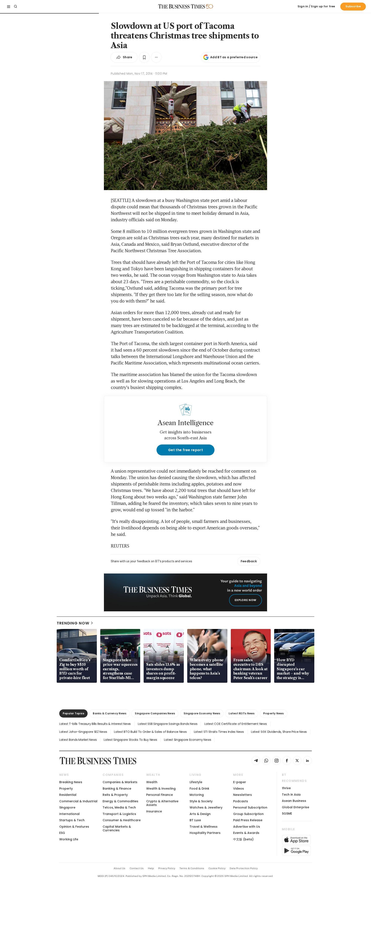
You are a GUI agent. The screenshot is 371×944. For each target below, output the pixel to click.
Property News (273, 713)
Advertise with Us (246, 826)
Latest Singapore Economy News (187, 740)
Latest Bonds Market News (78, 740)
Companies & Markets (120, 782)
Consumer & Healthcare (122, 820)
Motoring (197, 795)
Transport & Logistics (119, 814)
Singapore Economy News (202, 713)
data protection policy (244, 868)
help (151, 868)
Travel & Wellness (203, 826)
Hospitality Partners (205, 833)
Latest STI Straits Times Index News (219, 732)
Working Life (68, 839)
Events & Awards (246, 833)
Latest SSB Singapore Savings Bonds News (167, 724)
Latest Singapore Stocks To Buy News (130, 740)
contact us (137, 868)
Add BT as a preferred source (234, 57)
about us (119, 868)
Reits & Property (115, 795)
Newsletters (242, 795)
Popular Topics (73, 713)
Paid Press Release (247, 820)
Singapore (67, 807)
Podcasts (240, 801)
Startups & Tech (72, 820)
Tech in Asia (291, 794)
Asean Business (294, 801)
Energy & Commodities (120, 801)
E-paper (239, 782)
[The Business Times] (181, 6)
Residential (67, 795)
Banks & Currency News (109, 713)
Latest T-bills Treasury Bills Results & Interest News (95, 724)
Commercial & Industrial (78, 801)
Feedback (249, 561)
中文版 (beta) (243, 839)
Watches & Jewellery (206, 807)
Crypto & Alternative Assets (162, 803)
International (69, 814)
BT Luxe (195, 820)
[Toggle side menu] (8, 6)
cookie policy (216, 868)
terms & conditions (191, 868)
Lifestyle (196, 782)
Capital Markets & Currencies (117, 828)
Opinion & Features (74, 826)
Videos (238, 788)
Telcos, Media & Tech (119, 807)
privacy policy (166, 868)
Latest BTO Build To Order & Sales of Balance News (150, 732)
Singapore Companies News (155, 713)
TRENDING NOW (73, 623)
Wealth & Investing (161, 788)
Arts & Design (200, 814)
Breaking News (70, 782)
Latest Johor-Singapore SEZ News (83, 732)
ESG (62, 833)
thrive (286, 788)
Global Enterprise (295, 807)
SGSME (287, 813)
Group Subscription (248, 814)
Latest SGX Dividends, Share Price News (279, 732)
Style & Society (201, 801)
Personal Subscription (250, 807)
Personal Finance (159, 795)
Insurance (154, 811)
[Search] (15, 6)
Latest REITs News (241, 713)
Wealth (151, 782)
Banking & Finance (117, 788)
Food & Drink (199, 788)
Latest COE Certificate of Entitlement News (235, 724)
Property (66, 788)
